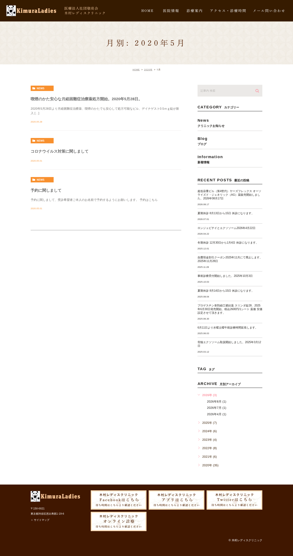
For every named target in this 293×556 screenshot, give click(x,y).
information (210, 159)
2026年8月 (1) (216, 401)
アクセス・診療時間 (228, 10)
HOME (147, 10)
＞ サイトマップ (40, 519)
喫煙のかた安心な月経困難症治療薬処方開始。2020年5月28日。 (86, 99)
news (40, 88)
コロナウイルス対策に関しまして (60, 151)
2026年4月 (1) (216, 414)
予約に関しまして (46, 190)
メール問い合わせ (269, 10)
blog (203, 140)
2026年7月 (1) (216, 407)
